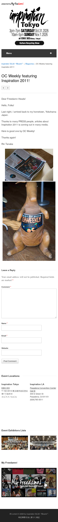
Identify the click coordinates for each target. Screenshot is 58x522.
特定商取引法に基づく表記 (29, 517)
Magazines (29, 63)
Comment (6, 287)
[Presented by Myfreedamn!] (12, 4)
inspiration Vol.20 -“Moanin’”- (12, 63)
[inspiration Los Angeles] (43, 448)
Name (4, 323)
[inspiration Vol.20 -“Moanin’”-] (29, 45)
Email (4, 335)
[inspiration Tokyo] (14, 448)
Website (4, 348)
